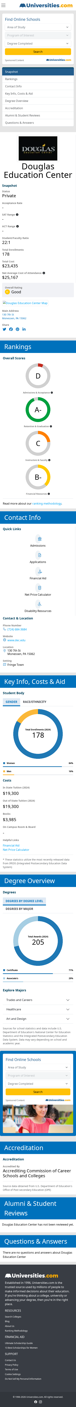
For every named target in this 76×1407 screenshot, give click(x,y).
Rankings (11, 79)
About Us (9, 1326)
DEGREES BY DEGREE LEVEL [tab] (24, 901)
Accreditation (14, 108)
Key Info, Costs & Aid (19, 94)
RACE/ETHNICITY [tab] (34, 702)
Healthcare (13, 1009)
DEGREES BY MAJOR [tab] (19, 909)
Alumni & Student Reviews (22, 115)
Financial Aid (11, 845)
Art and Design (16, 1019)
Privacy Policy (11, 1364)
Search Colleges (13, 1316)
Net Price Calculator (16, 850)
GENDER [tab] (11, 702)
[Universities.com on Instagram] (40, 1401)
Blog (7, 1321)
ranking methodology (46, 503)
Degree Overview (16, 101)
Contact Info (13, 86)
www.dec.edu (16, 640)
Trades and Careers (19, 1000)
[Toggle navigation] (3, 5)
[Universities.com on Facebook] (35, 1401)
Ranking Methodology (16, 1330)
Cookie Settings (13, 1374)
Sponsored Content (14, 60)
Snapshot (11, 72)
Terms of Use (11, 1369)
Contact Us (10, 1360)
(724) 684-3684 (17, 629)
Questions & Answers (19, 123)
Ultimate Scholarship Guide (19, 1343)
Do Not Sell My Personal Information (23, 1378)
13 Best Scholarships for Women (21, 1347)
